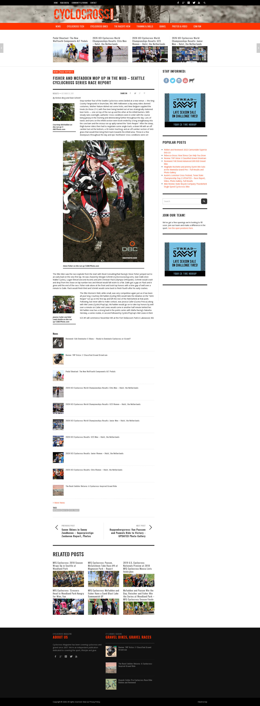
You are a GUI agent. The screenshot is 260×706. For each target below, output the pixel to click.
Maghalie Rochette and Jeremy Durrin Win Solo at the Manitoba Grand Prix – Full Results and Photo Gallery (184, 169)
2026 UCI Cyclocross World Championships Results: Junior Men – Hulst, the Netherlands (147, 41)
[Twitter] (193, 2)
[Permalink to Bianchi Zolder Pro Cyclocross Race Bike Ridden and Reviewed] (111, 684)
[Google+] (183, 2)
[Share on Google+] (140, 93)
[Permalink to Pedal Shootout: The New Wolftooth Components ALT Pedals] (58, 375)
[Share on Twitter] (135, 93)
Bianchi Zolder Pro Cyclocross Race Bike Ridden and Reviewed (135, 681)
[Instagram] (188, 2)
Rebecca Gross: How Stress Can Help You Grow (185, 155)
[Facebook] (178, 2)
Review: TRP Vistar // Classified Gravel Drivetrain (86, 355)
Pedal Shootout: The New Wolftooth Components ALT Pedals (91, 371)
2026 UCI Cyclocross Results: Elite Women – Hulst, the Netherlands (94, 469)
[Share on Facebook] (130, 93)
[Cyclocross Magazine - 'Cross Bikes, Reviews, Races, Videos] (83, 13)
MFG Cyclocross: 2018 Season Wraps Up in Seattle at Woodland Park (68, 565)
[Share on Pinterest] (144, 93)
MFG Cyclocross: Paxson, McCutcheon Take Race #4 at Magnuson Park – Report (103, 565)
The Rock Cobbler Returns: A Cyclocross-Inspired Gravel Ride (91, 486)
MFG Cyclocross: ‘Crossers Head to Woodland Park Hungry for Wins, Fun (68, 593)
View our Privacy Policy (91, 702)
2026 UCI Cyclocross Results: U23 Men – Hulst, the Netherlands (189, 39)
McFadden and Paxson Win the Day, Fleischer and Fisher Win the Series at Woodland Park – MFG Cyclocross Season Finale (138, 595)
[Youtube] (199, 2)
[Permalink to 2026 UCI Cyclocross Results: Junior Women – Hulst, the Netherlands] (58, 457)
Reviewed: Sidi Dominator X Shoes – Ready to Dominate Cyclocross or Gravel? (98, 338)
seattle (65, 510)
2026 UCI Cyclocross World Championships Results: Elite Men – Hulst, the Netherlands (70, 41)
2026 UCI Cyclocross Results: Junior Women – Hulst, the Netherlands (94, 453)
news (55, 71)
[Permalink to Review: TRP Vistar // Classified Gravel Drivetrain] (58, 359)
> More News (59, 502)
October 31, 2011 (67, 93)
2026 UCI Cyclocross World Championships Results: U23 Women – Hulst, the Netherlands (109, 41)
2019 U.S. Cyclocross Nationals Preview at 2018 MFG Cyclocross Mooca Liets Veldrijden (137, 567)
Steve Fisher (74, 510)
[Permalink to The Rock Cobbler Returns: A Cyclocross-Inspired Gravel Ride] (58, 490)
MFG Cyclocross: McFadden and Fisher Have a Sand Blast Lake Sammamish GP (103, 593)
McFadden (57, 510)
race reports (66, 71)
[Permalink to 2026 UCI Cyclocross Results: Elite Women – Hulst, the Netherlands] (58, 473)
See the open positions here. (180, 228)
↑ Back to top (202, 702)
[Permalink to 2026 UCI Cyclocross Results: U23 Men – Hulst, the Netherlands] (189, 52)
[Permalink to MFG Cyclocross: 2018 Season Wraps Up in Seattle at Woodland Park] (68, 579)
